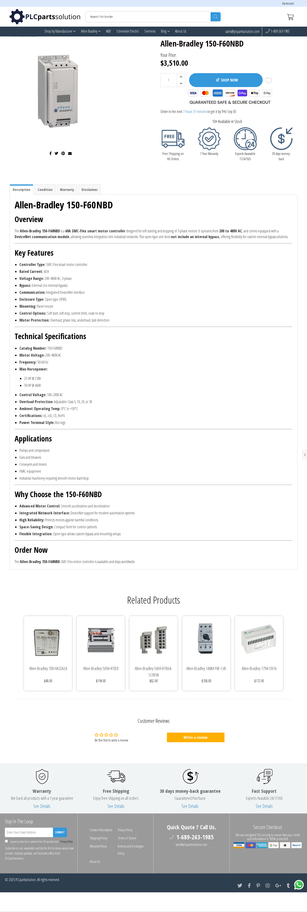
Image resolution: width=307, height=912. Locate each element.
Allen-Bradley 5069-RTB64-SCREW (153, 671)
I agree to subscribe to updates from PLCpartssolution (41, 842)
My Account (288, 3)
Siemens (149, 31)
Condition (45, 189)
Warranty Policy (98, 846)
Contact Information (101, 830)
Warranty (67, 189)
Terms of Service (127, 838)
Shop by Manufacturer (58, 31)
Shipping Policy (98, 838)
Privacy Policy (66, 842)
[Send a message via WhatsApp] (299, 884)
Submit (60, 832)
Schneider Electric (127, 31)
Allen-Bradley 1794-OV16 (259, 668)
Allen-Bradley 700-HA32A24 (48, 668)
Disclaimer (90, 189)
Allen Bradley (89, 31)
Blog (164, 31)
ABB (108, 31)
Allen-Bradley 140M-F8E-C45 (206, 668)
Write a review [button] (195, 737)
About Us (180, 31)
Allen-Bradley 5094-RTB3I (100, 668)
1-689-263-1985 (279, 31)
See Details (41, 806)
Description (21, 189)
